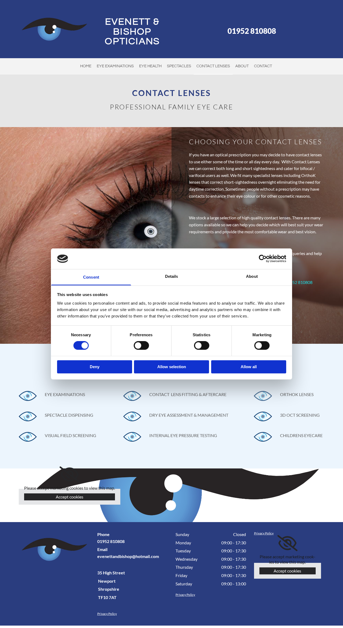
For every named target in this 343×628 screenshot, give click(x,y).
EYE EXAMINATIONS (115, 66)
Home (85, 66)
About (242, 66)
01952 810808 (252, 30)
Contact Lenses (213, 66)
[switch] (141, 345)
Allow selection (171, 366)
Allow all (249, 366)
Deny (94, 366)
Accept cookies (69, 496)
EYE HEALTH (150, 66)
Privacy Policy (107, 614)
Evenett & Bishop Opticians (132, 31)
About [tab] (252, 276)
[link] (69, 475)
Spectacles (179, 66)
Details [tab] (171, 276)
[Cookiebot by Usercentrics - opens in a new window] (262, 259)
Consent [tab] (91, 277)
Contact (263, 66)
